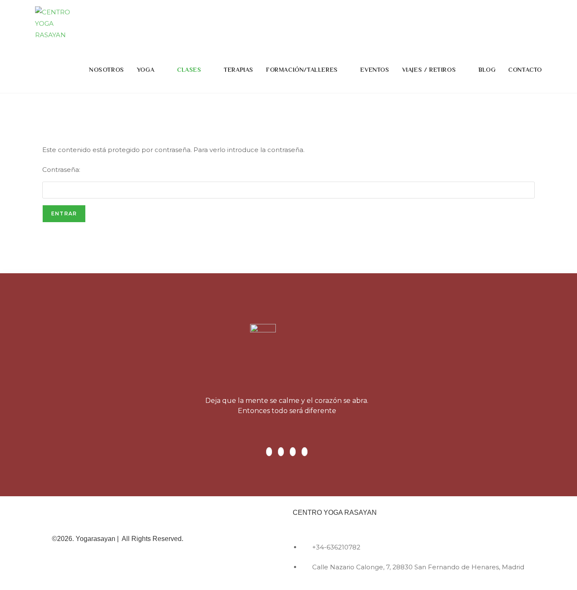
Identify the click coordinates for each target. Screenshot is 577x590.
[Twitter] (281, 451)
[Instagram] (293, 451)
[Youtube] (305, 451)
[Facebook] (269, 451)
